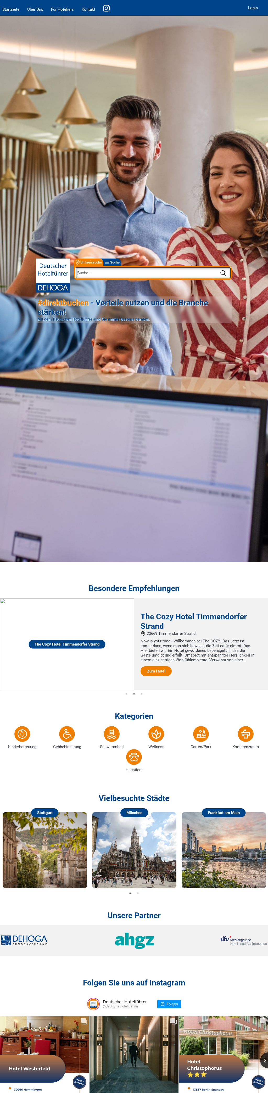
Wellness (156, 746)
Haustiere (134, 769)
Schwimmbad (112, 746)
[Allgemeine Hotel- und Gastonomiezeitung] (134, 941)
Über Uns (35, 9)
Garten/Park (201, 746)
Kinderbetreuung (22, 746)
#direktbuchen (63, 302)
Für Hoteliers (62, 9)
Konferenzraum (245, 746)
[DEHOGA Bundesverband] (45, 940)
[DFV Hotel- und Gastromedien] (222, 941)
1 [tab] (126, 694)
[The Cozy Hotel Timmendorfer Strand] (67, 688)
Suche (115, 262)
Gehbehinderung (67, 746)
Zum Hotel (156, 671)
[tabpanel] (134, 644)
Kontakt (88, 9)
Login (253, 7)
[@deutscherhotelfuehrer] (93, 1004)
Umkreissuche (91, 262)
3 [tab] (141, 694)
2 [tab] (134, 694)
